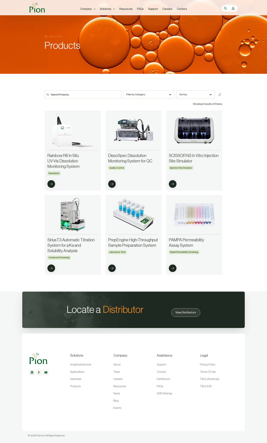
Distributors (163, 379)
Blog (115, 400)
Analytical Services (80, 364)
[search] (226, 8)
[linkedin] (32, 372)
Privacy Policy (207, 364)
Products (75, 386)
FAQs (160, 386)
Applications (77, 371)
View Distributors (185, 312)
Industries (75, 379)
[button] (87, 9)
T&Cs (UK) (206, 386)
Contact (161, 371)
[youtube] (46, 372)
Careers (118, 379)
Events (117, 408)
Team (116, 371)
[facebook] (39, 372)
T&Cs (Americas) (209, 379)
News (116, 393)
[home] (37, 8)
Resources (119, 386)
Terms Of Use (208, 371)
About (117, 364)
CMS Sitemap (164, 393)
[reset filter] (219, 94)
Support (161, 364)
